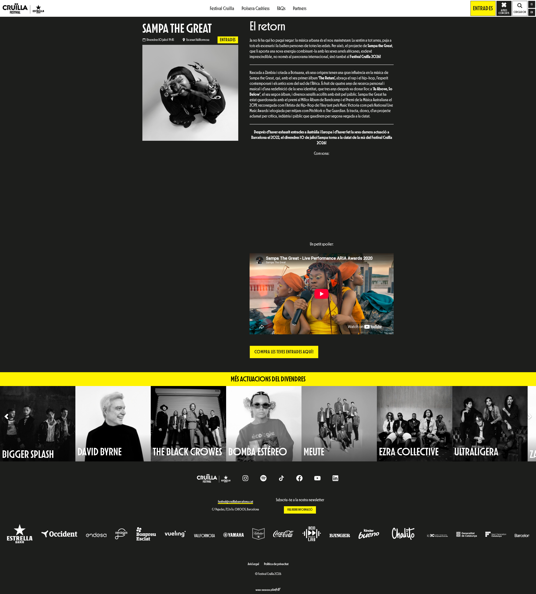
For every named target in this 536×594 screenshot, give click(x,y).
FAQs (281, 8)
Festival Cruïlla (222, 8)
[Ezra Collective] (414, 423)
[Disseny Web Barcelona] (268, 590)
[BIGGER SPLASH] (37, 423)
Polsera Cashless (255, 8)
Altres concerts (504, 11)
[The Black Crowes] (188, 423)
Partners (299, 8)
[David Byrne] (113, 423)
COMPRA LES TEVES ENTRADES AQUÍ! (283, 352)
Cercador (520, 12)
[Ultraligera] (490, 423)
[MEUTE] (339, 423)
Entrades (483, 8)
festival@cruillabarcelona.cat (235, 501)
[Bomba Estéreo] (264, 423)
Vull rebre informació (300, 509)
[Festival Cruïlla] (23, 8)
